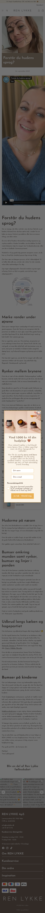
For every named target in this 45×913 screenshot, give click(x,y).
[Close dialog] (38, 413)
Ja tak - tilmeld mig (23, 496)
